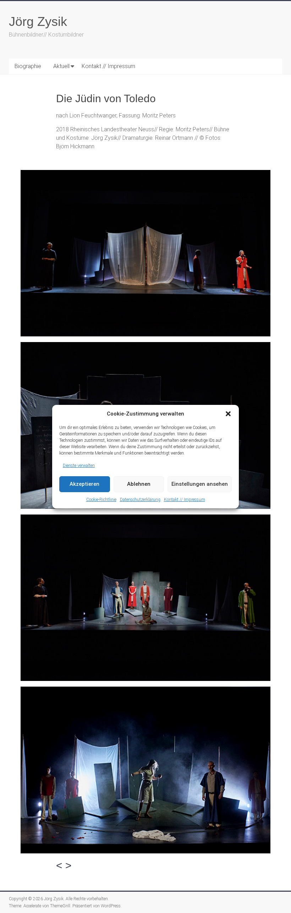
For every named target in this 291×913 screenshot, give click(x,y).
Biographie (28, 66)
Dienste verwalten (79, 465)
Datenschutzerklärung (140, 499)
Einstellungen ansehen (199, 484)
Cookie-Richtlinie (101, 499)
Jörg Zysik (38, 21)
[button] (228, 413)
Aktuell (61, 66)
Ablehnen (138, 484)
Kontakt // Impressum (184, 499)
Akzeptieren (84, 484)
